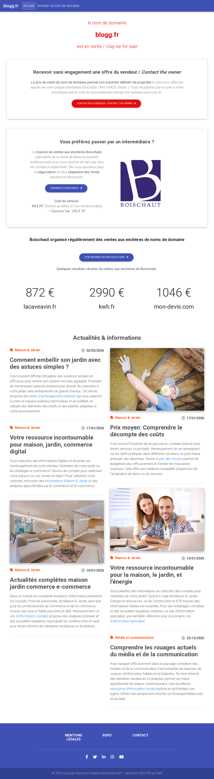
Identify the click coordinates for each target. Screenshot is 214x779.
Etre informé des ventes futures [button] (105, 257)
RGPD (107, 735)
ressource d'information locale (132, 689)
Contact (140, 735)
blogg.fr (107, 35)
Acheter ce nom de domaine (58, 6)
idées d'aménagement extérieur (52, 396)
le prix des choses (169, 459)
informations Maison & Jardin (66, 481)
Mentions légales (73, 737)
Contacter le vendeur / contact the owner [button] (104, 103)
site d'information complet (29, 616)
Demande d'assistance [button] (64, 188)
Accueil (29, 6)
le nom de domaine (107, 22)
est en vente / (107, 46)
